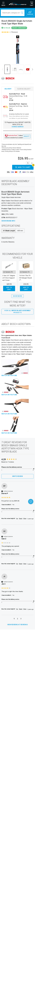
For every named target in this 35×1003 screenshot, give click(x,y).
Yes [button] (17, 518)
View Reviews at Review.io (17, 625)
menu (3, 5)
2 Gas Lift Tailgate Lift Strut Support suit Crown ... (8, 278)
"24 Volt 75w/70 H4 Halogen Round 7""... (25, 278)
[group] (17, 459)
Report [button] (20, 518)
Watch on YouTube (9, 375)
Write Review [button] (17, 476)
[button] (14, 618)
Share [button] (24, 518)
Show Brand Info (8, 221)
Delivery (8, 89)
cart (31, 5)
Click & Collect (23, 89)
